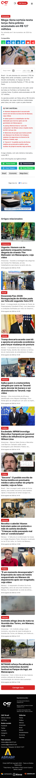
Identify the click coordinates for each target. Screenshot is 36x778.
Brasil (4, 173)
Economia (5, 16)
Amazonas (6, 244)
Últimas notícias (6, 717)
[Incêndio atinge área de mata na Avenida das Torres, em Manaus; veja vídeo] (18, 605)
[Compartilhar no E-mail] (28, 42)
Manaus (5, 379)
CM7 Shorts (22, 3)
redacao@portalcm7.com (8, 742)
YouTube (3, 730)
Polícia (4, 474)
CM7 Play (4, 720)
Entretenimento (23, 732)
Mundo (4, 336)
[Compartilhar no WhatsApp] (3, 42)
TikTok (3, 735)
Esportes (21, 737)
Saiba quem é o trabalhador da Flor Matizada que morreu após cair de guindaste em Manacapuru (16, 121)
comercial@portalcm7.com (9, 744)
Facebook (4, 725)
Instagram (4, 733)
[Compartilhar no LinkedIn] (18, 42)
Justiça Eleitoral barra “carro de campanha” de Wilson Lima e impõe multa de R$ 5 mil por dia (18, 128)
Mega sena (24, 173)
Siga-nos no (12, 183)
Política (4, 428)
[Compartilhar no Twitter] (23, 42)
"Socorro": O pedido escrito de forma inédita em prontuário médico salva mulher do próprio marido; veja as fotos (17, 144)
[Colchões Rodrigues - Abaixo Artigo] (18, 200)
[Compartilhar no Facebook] (8, 42)
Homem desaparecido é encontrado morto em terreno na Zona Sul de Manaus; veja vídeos (17, 114)
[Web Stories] (15, 3)
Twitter (3, 728)
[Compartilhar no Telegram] (13, 42)
